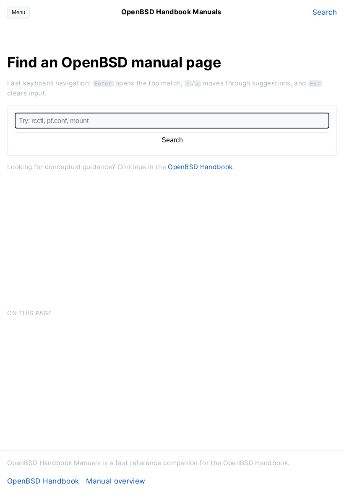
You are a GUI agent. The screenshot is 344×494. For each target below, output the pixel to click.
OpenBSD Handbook (200, 167)
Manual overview (115, 481)
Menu (18, 12)
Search (325, 12)
